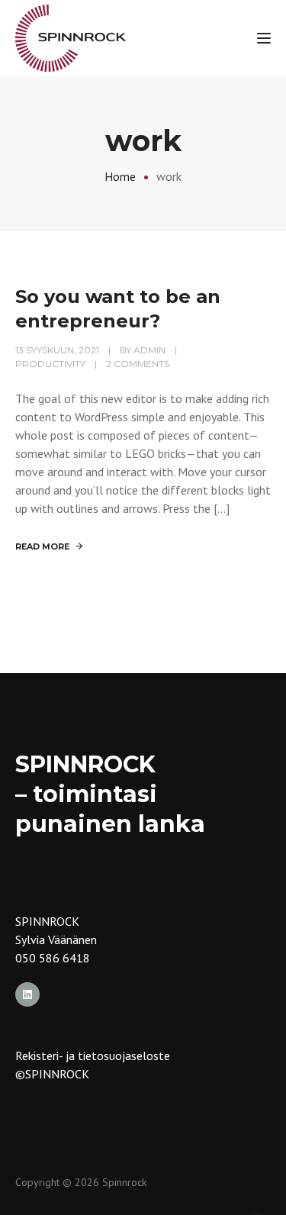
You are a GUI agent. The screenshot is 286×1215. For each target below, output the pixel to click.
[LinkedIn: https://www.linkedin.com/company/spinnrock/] (27, 994)
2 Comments (137, 363)
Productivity (50, 363)
